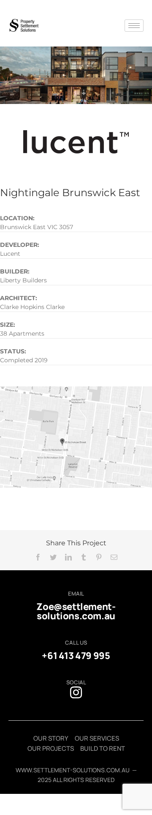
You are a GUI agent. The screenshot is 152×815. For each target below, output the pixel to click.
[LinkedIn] (68, 557)
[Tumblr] (83, 557)
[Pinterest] (98, 557)
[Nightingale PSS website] (76, 58)
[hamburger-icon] (134, 25)
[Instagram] (76, 692)
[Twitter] (53, 557)
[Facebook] (38, 557)
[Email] (114, 557)
